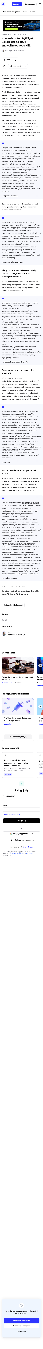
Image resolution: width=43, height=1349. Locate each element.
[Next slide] (40, 665)
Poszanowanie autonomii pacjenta (21, 544)
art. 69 (35, 591)
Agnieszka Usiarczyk (16, 634)
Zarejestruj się (28, 847)
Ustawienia (21, 1331)
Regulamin (29, 853)
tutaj (23, 586)
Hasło (6, 805)
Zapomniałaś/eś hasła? (11, 814)
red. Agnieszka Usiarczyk (15, 50)
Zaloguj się (16, 4)
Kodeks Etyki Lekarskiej (13, 605)
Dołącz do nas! (30, 4)
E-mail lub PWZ (9, 796)
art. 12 (6, 594)
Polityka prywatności (16, 853)
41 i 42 (17, 594)
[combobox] (21, 12)
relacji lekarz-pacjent (10, 450)
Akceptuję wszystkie (21, 1320)
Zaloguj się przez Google (23, 834)
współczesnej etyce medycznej (13, 511)
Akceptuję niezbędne (21, 1326)
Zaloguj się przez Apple (24, 840)
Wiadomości (22, 34)
